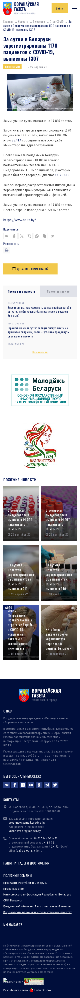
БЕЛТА (16, 140)
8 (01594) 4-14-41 (46, 838)
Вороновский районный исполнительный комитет (37, 912)
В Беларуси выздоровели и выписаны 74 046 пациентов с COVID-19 (20, 519)
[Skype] (44, 236)
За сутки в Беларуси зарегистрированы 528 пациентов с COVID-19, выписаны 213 (21, 577)
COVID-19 (62, 175)
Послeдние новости (22, 291)
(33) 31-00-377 (25, 851)
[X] (21, 236)
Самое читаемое (58, 291)
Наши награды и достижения (26, 863)
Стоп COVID (57, 21)
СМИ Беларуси (13, 900)
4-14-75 (49, 842)
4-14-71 (54, 846)
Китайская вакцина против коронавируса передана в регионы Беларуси (58, 639)
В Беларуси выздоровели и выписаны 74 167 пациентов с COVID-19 (58, 519)
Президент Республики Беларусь (25, 883)
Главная (8, 21)
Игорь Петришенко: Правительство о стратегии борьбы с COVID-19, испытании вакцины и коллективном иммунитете (20, 629)
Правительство (13, 889)
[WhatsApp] (37, 236)
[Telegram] (52, 236)
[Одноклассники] (14, 236)
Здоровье (39, 21)
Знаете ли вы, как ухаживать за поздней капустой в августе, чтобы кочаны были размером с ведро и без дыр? (40, 311)
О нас (7, 711)
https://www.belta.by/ (19, 220)
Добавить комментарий (33, 269)
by (39, 831)
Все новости (40, 352)
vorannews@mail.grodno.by (27, 823)
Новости (23, 21)
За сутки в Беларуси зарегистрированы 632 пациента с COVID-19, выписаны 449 (59, 577)
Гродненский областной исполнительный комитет (37, 906)
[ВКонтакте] (6, 236)
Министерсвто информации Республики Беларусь (37, 894)
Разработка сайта (15, 990)
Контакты (11, 799)
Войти (59, 8)
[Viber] (29, 236)
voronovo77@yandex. (23, 831)
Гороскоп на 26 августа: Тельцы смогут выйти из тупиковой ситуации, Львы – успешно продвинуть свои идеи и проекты (38, 332)
